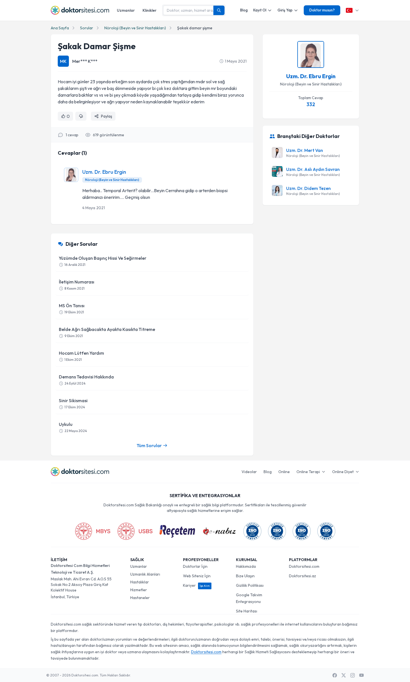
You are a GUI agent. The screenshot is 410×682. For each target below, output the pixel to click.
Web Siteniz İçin (197, 575)
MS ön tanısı (72, 308)
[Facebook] (334, 675)
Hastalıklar (139, 582)
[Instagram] (352, 675)
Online (284, 471)
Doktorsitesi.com (304, 566)
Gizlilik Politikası (250, 585)
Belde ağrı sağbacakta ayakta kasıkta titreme (107, 332)
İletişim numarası (76, 284)
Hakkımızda (246, 566)
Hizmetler (138, 589)
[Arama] (219, 10)
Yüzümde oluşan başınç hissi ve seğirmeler (102, 261)
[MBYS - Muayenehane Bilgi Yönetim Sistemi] (92, 531)
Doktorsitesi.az (302, 575)
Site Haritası (246, 611)
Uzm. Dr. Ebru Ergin (104, 172)
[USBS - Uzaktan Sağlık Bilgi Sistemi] (135, 531)
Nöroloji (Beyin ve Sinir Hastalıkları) (135, 27)
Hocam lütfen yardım (81, 356)
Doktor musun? (322, 10)
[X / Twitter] (343, 675)
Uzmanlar (126, 10)
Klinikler (149, 10)
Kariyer (196, 585)
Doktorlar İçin (195, 566)
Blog (244, 10)
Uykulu (73, 427)
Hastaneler (140, 597)
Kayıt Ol (259, 10)
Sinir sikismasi (73, 403)
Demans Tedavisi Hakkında (86, 379)
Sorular (86, 27)
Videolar (249, 471)
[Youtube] (361, 675)
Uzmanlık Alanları (145, 574)
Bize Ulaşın (245, 575)
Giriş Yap (285, 10)
